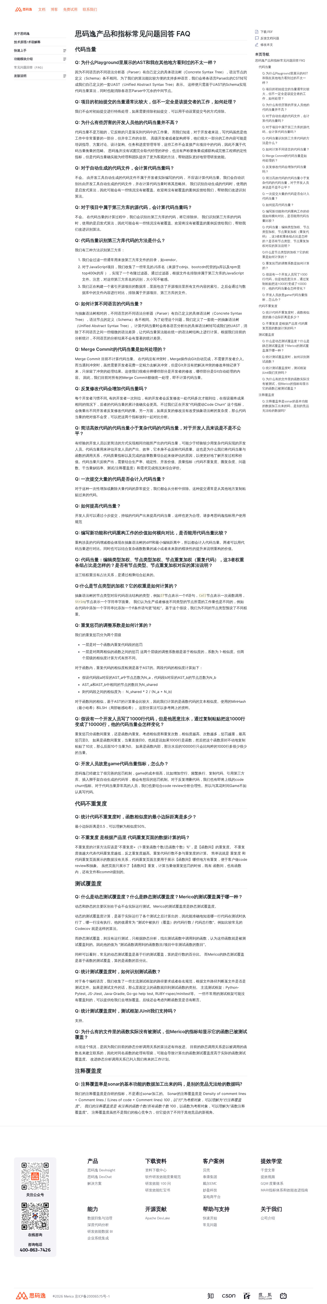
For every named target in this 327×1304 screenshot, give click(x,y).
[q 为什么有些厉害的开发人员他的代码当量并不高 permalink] (72, 122)
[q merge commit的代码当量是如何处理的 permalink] (72, 349)
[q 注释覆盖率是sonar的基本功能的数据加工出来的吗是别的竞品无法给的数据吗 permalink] (72, 1083)
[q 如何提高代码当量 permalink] (72, 505)
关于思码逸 (22, 33)
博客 (54, 9)
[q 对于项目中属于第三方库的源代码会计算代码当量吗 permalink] (72, 207)
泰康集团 (210, 1176)
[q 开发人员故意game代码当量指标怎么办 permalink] (72, 763)
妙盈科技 (210, 1190)
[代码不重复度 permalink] (72, 803)
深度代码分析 (98, 1224)
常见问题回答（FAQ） (29, 67)
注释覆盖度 (266, 394)
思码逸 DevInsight (101, 1170)
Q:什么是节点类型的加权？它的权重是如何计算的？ (285, 254)
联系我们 (90, 9)
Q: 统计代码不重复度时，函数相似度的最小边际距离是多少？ (285, 314)
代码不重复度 (268, 306)
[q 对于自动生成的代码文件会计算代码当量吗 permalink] (72, 167)
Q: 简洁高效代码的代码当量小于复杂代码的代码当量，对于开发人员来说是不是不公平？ (285, 183)
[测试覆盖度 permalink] (72, 883)
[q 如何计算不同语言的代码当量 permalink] (72, 303)
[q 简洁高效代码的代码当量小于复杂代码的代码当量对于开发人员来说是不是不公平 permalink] (72, 427)
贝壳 (206, 1170)
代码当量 (265, 66)
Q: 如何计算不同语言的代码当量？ (285, 149)
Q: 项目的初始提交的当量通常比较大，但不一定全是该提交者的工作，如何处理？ (285, 94)
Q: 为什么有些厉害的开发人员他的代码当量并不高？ (285, 107)
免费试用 (70, 9)
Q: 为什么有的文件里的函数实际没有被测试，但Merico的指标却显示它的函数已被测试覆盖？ (285, 384)
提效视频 (268, 1176)
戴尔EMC (210, 1183)
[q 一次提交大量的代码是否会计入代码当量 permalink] (72, 478)
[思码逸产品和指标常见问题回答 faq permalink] (72, 32)
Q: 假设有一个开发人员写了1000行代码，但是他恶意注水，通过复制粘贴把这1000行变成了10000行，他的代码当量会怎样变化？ (285, 281)
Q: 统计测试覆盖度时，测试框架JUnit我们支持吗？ (284, 370)
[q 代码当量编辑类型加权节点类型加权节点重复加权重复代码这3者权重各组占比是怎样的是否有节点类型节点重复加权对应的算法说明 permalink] (72, 559)
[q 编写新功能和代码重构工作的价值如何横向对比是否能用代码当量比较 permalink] (72, 532)
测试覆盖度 (266, 334)
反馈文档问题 (269, 38)
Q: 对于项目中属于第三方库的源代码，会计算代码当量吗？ (285, 129)
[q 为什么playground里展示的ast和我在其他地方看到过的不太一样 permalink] (72, 62)
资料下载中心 (156, 1170)
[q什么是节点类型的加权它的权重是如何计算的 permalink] (72, 585)
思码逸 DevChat (99, 1176)
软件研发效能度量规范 (163, 1176)
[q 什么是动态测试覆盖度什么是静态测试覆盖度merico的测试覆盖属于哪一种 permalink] (72, 896)
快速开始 (210, 1218)
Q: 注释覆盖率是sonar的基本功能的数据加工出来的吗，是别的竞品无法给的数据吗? (285, 406)
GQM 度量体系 (272, 1183)
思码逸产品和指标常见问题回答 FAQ (280, 60)
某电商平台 (212, 1196)
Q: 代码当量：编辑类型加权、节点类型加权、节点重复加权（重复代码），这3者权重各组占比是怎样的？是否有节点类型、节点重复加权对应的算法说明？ (285, 236)
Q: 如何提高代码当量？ (278, 204)
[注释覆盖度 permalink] (72, 1070)
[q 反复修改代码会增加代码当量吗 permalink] (72, 388)
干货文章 (268, 1170)
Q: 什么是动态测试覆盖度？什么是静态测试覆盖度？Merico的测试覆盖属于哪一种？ (285, 346)
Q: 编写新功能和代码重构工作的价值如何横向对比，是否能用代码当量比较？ (285, 216)
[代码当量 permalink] (72, 48)
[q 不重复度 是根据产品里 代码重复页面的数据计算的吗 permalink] (72, 837)
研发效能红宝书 (157, 1190)
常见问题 (210, 1224)
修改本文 (266, 44)
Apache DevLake (157, 1218)
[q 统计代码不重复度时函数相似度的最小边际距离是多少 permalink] (72, 816)
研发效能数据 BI (100, 1231)
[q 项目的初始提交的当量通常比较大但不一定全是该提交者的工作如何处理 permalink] (72, 101)
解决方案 (94, 1183)
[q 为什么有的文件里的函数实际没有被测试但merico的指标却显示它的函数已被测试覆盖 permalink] (72, 1031)
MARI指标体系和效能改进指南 (284, 1190)
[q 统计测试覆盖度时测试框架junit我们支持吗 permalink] (72, 1010)
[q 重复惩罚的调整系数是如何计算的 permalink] (72, 625)
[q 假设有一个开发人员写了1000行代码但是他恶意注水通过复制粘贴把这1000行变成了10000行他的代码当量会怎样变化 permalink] (72, 718)
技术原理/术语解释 (27, 42)
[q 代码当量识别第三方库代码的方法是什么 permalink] (72, 240)
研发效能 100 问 (158, 1183)
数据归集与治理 (99, 1218)
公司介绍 (268, 1218)
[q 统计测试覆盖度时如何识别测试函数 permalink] (72, 971)
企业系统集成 (98, 1238)
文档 (41, 9)
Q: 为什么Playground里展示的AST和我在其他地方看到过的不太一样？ (285, 78)
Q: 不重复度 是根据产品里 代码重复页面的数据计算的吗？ (285, 325)
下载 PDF (266, 31)
